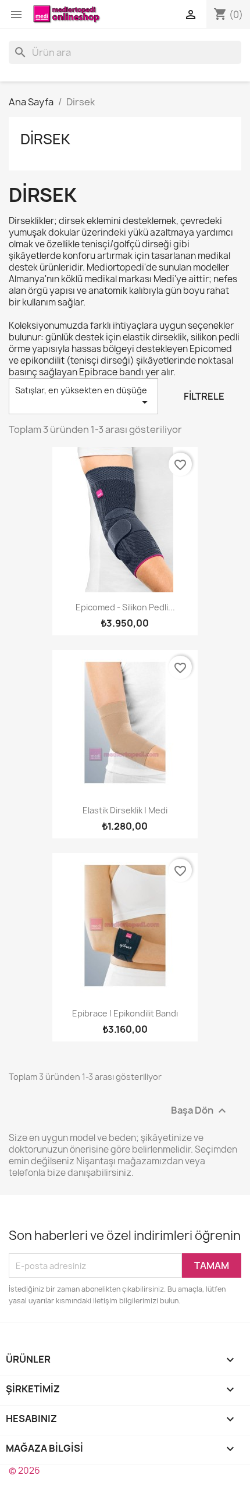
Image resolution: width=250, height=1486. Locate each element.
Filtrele (204, 396)
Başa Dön (200, 1111)
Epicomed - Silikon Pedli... (125, 607)
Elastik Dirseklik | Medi (125, 810)
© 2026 (24, 1470)
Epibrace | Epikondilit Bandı (125, 1013)
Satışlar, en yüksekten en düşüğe (83, 397)
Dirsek (45, 139)
